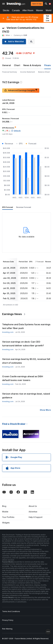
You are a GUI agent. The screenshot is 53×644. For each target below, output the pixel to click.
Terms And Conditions (11, 611)
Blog (4, 506)
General (6, 65)
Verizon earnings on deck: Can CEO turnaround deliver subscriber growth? (23, 343)
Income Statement (27, 72)
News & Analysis (32, 65)
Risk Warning (7, 629)
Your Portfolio (8, 517)
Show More (45, 410)
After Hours (27, 10)
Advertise (33, 511)
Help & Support (35, 517)
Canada (16, 10)
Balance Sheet (44, 72)
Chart (17, 65)
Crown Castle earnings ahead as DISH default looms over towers (22, 378)
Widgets (6, 522)
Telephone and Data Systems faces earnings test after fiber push (26, 326)
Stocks (6, 10)
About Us (33, 506)
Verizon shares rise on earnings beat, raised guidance (26, 395)
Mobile (5, 511)
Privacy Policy (7, 620)
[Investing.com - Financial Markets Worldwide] (16, 3)
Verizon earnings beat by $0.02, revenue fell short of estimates (26, 361)
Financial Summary (9, 72)
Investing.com (7, 332)
